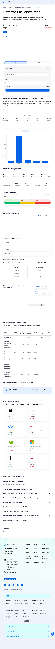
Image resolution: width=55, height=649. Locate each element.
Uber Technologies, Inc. (26, 613)
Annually (44, 286)
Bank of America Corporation (18, 613)
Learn (35, 544)
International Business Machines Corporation (9, 610)
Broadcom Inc (18, 603)
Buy (27, 90)
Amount (8, 70)
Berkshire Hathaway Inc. (18, 610)
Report (27, 562)
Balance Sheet (37, 292)
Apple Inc (8, 600)
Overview (16, 7)
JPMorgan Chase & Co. (9, 613)
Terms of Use (45, 552)
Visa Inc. (25, 610)
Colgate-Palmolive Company (8, 617)
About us (28, 544)
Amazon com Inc (43, 600)
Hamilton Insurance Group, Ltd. (7, 366)
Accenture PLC (43, 613)
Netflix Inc (8, 607)
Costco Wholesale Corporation (35, 603)
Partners (28, 552)
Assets (35, 548)
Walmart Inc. (35, 610)
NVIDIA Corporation (26, 600)
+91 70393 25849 (11, 572)
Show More (26, 620)
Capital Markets (29, 7)
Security (36, 552)
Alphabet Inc (35, 600)
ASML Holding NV (43, 603)
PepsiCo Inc (26, 607)
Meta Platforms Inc (9, 603)
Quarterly (37, 286)
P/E (31, 131)
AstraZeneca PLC (18, 607)
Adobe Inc (34, 607)
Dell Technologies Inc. (18, 617)
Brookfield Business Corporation (7, 374)
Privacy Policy (45, 548)
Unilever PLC (35, 613)
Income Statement (46, 292)
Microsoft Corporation (18, 600)
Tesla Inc (25, 603)
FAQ (27, 548)
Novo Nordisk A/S (35, 617)
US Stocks (10, 7)
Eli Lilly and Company (26, 617)
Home (4, 7)
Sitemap (44, 562)
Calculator (36, 562)
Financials (21, 7)
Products (36, 556)
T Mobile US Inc (43, 607)
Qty (6, 79)
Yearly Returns (25, 131)
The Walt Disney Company (42, 610)
